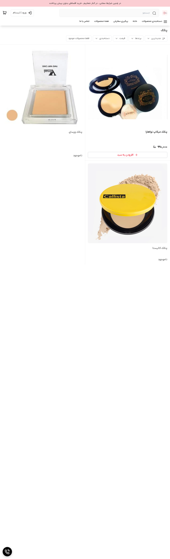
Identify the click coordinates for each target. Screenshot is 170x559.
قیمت (122, 38)
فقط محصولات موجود (78, 38)
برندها (138, 38)
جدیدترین (156, 38)
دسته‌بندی (104, 38)
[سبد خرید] (5, 13)
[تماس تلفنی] (7, 551)
